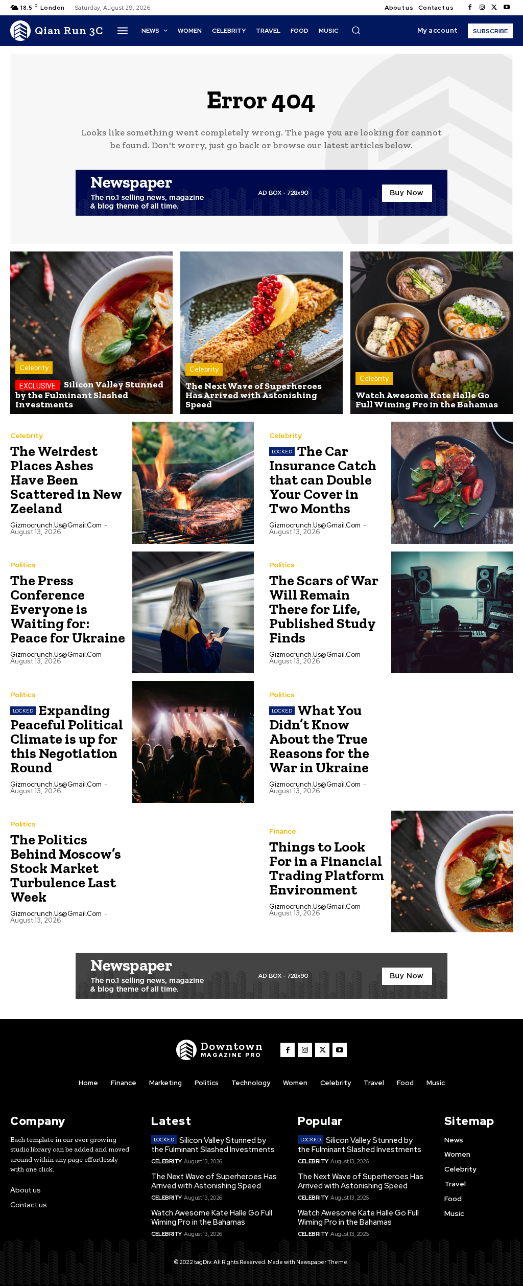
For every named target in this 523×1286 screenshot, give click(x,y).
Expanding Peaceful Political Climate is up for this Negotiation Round (66, 739)
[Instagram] (482, 8)
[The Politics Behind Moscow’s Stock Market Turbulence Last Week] (193, 872)
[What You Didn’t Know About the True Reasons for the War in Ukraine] (452, 742)
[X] (494, 8)
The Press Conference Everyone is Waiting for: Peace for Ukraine (67, 609)
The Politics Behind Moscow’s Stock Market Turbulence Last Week (65, 868)
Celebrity (34, 367)
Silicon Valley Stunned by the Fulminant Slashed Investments (213, 1145)
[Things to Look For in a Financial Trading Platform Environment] (452, 872)
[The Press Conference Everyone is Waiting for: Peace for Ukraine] (193, 613)
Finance (282, 831)
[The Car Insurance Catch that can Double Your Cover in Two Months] (452, 483)
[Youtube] (507, 8)
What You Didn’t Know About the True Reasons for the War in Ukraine (319, 739)
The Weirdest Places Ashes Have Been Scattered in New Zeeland (66, 480)
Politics (23, 564)
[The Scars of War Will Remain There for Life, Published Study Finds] (452, 613)
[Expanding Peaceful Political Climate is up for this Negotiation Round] (193, 742)
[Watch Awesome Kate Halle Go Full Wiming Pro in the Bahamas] (431, 332)
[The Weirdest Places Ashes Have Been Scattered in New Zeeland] (193, 483)
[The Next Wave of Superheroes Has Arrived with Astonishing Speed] (261, 332)
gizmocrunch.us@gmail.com (56, 525)
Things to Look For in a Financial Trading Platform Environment (326, 868)
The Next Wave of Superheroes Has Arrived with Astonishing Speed (214, 1181)
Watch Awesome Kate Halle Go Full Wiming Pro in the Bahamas (211, 1217)
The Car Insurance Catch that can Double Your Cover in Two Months (322, 480)
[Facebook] (470, 8)
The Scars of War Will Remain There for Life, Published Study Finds (323, 609)
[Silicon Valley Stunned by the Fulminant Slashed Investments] (91, 332)
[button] (356, 30)
